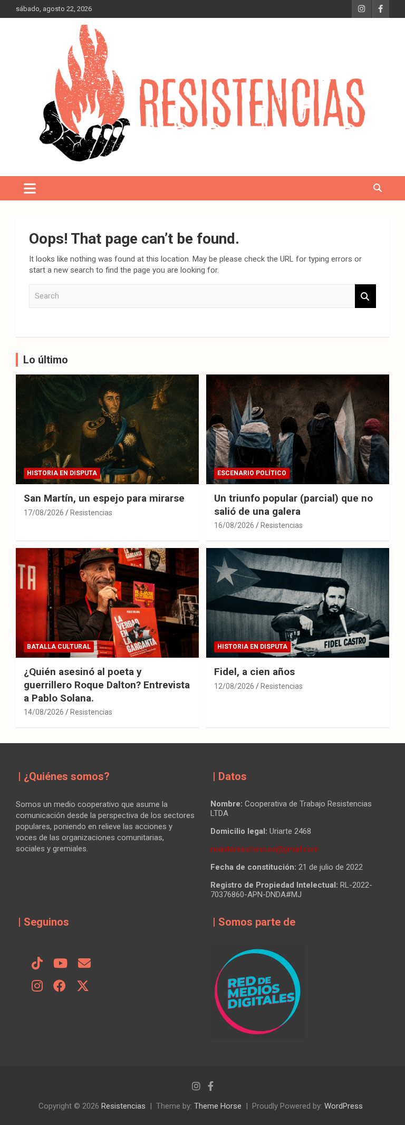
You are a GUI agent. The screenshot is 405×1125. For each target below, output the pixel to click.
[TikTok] (37, 964)
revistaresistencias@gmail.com (264, 849)
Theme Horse (218, 1106)
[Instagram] (37, 987)
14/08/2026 (44, 712)
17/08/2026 (44, 512)
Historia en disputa (62, 473)
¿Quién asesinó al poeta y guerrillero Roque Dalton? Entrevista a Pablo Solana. (107, 685)
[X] (82, 987)
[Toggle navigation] (30, 188)
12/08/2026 (234, 686)
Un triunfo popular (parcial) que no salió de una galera (293, 504)
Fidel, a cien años (255, 672)
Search (365, 296)
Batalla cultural (59, 646)
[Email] (84, 964)
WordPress (343, 1106)
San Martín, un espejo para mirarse (104, 498)
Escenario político (251, 473)
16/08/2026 (234, 525)
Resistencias (91, 512)
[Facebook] (59, 987)
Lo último (45, 359)
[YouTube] (60, 964)
